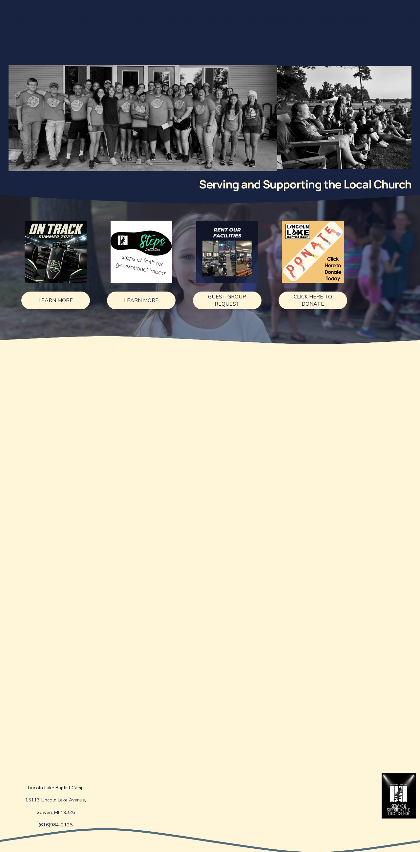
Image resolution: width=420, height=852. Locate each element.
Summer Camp (240, 21)
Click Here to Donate (313, 300)
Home (140, 21)
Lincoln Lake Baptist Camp (50, 21)
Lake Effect (165, 21)
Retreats (324, 21)
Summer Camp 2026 (285, 21)
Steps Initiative (356, 21)
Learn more (55, 300)
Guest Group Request (227, 300)
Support (387, 21)
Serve (213, 21)
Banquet (192, 21)
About (408, 21)
